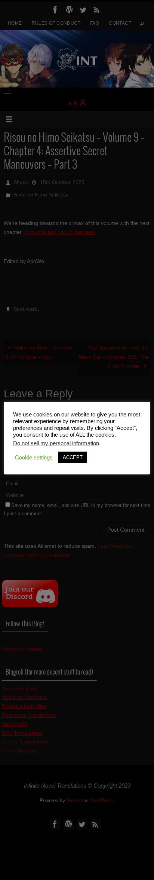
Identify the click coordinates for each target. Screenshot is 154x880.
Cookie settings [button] (34, 458)
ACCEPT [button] (73, 457)
